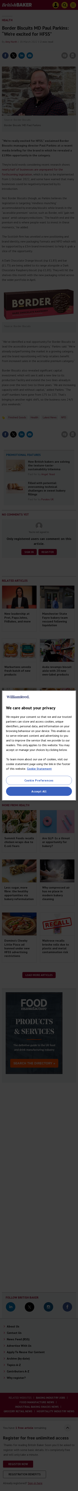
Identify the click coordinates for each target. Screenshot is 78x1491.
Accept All (39, 791)
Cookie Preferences (39, 780)
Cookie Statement (39, 769)
